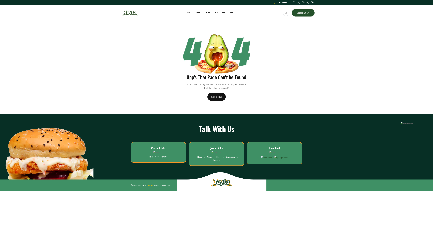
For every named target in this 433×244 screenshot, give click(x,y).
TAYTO (149, 185)
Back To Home (216, 97)
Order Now (301, 12)
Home (189, 13)
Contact (233, 13)
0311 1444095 (281, 2)
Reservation (220, 13)
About (198, 13)
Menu (208, 13)
